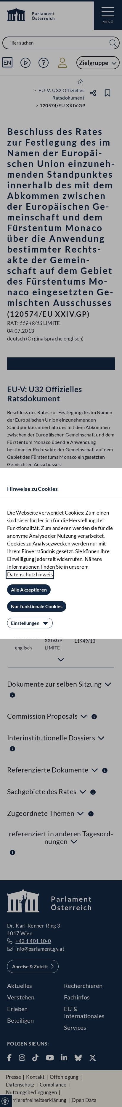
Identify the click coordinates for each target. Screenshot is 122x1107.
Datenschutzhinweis (30, 574)
